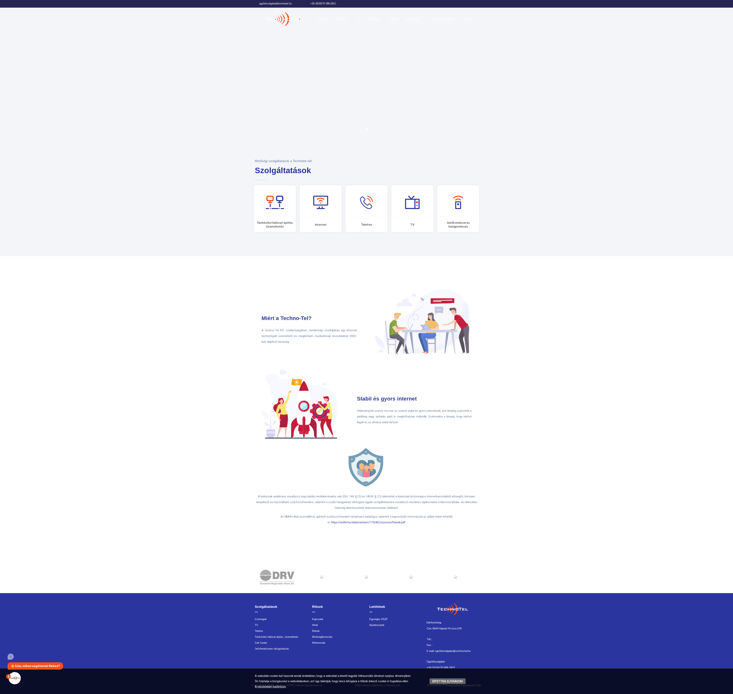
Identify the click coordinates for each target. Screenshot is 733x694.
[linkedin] (472, 3)
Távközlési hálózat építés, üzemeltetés (275, 224)
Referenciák (318, 642)
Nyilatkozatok (376, 625)
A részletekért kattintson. (270, 686)
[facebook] (467, 3)
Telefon (342, 19)
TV (358, 19)
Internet (322, 19)
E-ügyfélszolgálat (440, 19)
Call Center (261, 642)
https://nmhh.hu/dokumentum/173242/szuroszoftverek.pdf (368, 522)
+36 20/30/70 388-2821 (323, 3)
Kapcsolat (412, 19)
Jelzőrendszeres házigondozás (458, 224)
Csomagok (261, 619)
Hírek (393, 19)
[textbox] (343, 170)
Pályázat (374, 19)
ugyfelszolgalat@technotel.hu (275, 3)
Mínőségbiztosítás (322, 636)
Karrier (467, 19)
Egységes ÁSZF (378, 619)
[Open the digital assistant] (15, 678)
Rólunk (316, 631)
